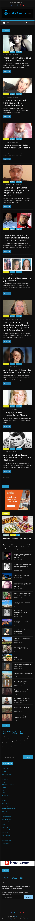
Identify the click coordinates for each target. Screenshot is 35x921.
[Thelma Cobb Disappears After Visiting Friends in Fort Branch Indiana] (7, 613)
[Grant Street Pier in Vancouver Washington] (7, 604)
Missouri (12, 51)
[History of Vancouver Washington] (7, 674)
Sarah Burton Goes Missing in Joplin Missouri (17, 279)
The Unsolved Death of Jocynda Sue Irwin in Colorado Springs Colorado (22, 584)
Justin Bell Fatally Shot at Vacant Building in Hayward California (22, 594)
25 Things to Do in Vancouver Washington (22, 622)
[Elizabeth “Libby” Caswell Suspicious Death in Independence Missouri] (17, 85)
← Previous (5, 478)
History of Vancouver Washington (23, 673)
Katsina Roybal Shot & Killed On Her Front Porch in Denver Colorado (22, 555)
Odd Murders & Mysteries (8, 808)
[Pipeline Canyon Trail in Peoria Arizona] (7, 709)
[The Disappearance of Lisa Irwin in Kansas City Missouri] (17, 130)
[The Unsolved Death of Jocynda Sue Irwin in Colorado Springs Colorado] (7, 586)
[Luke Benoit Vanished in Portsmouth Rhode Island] (7, 649)
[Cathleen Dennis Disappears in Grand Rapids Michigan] (7, 718)
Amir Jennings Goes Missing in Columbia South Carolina (22, 699)
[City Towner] (4, 23)
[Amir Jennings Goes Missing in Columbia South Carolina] (7, 700)
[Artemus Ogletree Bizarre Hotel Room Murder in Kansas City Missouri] (17, 440)
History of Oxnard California (21, 575)
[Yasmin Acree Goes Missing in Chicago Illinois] (7, 632)
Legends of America (7, 798)
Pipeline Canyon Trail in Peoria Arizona (22, 708)
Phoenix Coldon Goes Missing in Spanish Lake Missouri (17, 59)
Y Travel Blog (5, 843)
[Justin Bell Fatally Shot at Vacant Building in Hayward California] (7, 595)
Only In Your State (6, 811)
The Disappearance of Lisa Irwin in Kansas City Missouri (16, 146)
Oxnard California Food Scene (17, 538)
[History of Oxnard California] (7, 576)
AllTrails (4, 771)
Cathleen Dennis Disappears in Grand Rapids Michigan (22, 716)
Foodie (3, 792)
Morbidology (5, 806)
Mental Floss (5, 803)
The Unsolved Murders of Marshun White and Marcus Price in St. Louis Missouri (16, 238)
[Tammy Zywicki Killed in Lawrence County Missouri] (17, 397)
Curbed (4, 782)
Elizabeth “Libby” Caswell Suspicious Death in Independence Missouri (14, 103)
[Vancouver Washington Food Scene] (7, 658)
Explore (4, 787)
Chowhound (5, 779)
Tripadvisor (5, 832)
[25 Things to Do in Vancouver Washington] (7, 623)
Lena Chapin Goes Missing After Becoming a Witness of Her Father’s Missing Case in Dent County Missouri (16, 326)
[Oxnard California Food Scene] (17, 524)
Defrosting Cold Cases (8, 784)
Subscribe (28, 757)
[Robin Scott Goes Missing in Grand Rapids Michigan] (7, 683)
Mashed (4, 800)
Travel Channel (6, 830)
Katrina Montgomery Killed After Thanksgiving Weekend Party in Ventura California (22, 566)
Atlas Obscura (5, 777)
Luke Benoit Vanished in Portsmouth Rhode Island (21, 648)
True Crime (19, 51)
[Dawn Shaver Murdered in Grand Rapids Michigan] (7, 666)
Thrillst (3, 824)
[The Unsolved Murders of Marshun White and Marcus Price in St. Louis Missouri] (17, 220)
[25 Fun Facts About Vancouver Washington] (7, 640)
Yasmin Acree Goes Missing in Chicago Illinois (22, 630)
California (6, 535)
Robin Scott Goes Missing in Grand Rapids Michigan (21, 682)
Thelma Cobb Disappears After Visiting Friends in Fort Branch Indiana (22, 612)
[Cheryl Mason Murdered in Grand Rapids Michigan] (7, 692)
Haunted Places (6, 795)
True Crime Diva (6, 835)
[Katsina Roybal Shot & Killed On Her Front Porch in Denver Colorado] (7, 557)
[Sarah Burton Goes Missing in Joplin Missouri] (17, 264)
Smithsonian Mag (6, 819)
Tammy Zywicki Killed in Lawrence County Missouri (15, 413)
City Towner (15, 54)
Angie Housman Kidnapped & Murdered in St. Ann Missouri (17, 371)
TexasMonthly (5, 822)
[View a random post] (31, 23)
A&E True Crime (6, 769)
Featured (6, 51)
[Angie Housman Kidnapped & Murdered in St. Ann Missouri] (17, 355)
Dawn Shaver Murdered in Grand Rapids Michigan (23, 665)
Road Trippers (5, 814)
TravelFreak (5, 827)
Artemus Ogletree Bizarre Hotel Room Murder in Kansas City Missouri (17, 457)
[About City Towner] (12, 729)
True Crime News (6, 838)
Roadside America (6, 816)
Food (18, 535)
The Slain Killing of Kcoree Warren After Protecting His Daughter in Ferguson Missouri (16, 191)
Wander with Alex (6, 840)
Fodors (4, 790)
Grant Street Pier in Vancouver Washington (22, 602)
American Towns (6, 774)
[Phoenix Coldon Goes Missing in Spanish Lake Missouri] (17, 43)
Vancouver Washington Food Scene (21, 656)
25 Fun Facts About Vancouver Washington (22, 639)
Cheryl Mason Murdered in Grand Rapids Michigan (21, 690)
